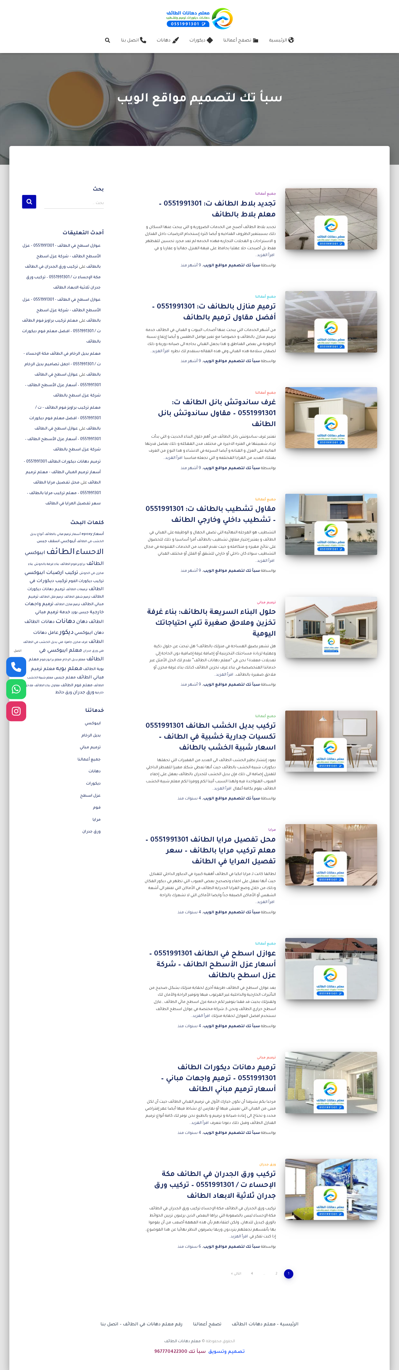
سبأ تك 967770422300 (180, 1352)
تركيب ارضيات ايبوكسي (51, 573)
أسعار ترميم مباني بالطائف (63, 534)
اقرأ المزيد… (264, 255)
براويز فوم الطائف (72, 564)
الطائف (60, 552)
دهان (82, 622)
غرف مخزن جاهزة (76, 642)
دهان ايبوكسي (89, 633)
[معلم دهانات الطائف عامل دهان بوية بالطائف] (199, 18)
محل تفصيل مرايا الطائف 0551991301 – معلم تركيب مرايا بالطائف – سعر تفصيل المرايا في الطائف (210, 851)
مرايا (272, 830)
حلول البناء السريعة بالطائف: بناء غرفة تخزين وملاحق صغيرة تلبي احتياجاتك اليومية (211, 624)
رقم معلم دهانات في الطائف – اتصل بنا (141, 1324)
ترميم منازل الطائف (67, 604)
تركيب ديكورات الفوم (86, 581)
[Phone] (16, 667)
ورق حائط (63, 693)
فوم (97, 808)
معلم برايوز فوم (51, 660)
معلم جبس (65, 678)
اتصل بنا (130, 40)
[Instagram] (16, 711)
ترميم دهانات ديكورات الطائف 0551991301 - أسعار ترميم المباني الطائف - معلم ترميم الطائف (62, 472)
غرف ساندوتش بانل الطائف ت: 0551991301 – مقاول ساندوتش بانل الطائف (217, 414)
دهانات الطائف (39, 622)
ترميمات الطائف (77, 589)
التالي (237, 1274)
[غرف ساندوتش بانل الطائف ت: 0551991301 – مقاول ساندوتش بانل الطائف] (331, 418)
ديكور (67, 632)
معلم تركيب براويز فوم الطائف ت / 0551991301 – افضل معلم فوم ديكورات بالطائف (61, 331)
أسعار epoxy (93, 534)
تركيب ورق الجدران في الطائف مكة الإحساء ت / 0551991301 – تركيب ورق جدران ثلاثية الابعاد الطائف (215, 1186)
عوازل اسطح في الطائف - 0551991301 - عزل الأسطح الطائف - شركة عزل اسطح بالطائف (61, 256)
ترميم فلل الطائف (51, 597)
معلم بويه (69, 669)
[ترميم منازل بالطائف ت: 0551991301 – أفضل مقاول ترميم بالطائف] (331, 321)
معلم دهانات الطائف (182, 1341)
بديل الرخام (91, 736)
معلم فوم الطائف (77, 685)
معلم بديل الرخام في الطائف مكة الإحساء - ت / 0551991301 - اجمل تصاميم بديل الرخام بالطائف (62, 364)
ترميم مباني (266, 603)
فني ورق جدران (93, 651)
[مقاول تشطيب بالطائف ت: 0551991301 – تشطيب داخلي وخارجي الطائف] (331, 524)
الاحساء (90, 553)
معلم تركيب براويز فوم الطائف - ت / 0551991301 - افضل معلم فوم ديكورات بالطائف (65, 418)
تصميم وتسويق (226, 1352)
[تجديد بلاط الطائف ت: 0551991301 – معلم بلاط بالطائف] (331, 219)
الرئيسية (278, 40)
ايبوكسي (93, 723)
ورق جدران (267, 1165)
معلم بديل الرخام (74, 660)
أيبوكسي (68, 541)
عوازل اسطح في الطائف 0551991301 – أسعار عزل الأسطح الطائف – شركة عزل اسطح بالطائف (212, 965)
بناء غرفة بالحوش (46, 564)
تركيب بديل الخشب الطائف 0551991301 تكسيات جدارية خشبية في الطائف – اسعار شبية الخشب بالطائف (211, 737)
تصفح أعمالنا (237, 40)
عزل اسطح (90, 796)
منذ (191, 266)
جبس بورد (80, 612)
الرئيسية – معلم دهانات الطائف (265, 1324)
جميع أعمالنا (265, 194)
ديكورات (197, 40)
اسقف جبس (48, 541)
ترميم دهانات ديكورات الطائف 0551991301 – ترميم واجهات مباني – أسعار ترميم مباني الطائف (218, 1079)
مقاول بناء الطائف (47, 685)
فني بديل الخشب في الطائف (43, 642)
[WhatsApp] (16, 689)
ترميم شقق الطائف (77, 597)
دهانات (163, 40)
